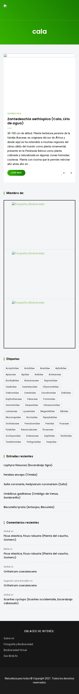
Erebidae (66, 393)
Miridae (64, 411)
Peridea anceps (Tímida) (20, 475)
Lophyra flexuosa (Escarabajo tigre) (28, 465)
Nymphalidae (50, 417)
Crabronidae (12, 393)
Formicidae (49, 399)
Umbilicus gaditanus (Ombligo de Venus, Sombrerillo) (31, 495)
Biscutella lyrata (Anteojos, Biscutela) (29, 507)
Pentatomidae (32, 423)
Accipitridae (12, 368)
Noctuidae (31, 417)
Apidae (25, 374)
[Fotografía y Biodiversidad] (39, 225)
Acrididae (29, 368)
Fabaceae (32, 399)
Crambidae (30, 393)
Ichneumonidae (52, 405)
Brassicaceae (31, 380)
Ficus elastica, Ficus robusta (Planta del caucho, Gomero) (36, 538)
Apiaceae (11, 374)
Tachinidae (66, 436)
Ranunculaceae (29, 429)
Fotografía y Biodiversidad (18, 644)
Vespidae (51, 442)
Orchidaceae (12, 423)
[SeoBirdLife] (39, 323)
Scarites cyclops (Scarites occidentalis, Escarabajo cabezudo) (38, 601)
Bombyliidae (12, 380)
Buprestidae (50, 380)
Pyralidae (10, 429)
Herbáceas (14, 113)
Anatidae (45, 368)
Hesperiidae (31, 405)
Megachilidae (47, 411)
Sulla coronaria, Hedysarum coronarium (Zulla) (35, 484)
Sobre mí (9, 638)
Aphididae (60, 368)
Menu (71, 10)
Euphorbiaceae (14, 399)
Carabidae (11, 386)
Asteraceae (55, 374)
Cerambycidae (29, 386)
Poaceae (64, 423)
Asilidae (39, 374)
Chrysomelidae (51, 386)
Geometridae (13, 405)
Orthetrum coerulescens (20, 571)
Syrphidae (49, 436)
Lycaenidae (29, 411)
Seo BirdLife (11, 656)
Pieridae (49, 423)
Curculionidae (48, 393)
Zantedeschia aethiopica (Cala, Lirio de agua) (38, 121)
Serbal (7, 531)
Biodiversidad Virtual (15, 650)
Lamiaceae (11, 411)
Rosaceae (48, 429)
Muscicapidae (13, 417)
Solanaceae (32, 436)
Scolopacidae (13, 436)
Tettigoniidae (33, 442)
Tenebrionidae (13, 442)
